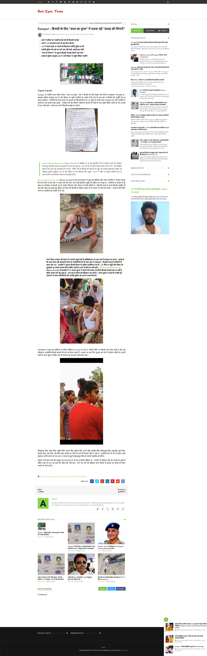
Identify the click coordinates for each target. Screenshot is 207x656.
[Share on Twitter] (97, 481)
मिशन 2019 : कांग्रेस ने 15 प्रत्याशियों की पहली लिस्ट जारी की (147, 80)
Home (40, 2)
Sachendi (70, 23)
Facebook (121, 589)
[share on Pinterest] (112, 481)
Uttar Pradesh (79, 23)
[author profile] (40, 36)
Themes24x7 (124, 650)
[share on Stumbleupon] (118, 481)
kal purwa (46, 23)
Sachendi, (78, 34)
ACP (99, 550)
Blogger (102, 589)
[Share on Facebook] (92, 481)
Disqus (111, 589)
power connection (61, 23)
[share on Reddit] (123, 481)
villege (86, 23)
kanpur (53, 23)
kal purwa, (57, 34)
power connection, (70, 34)
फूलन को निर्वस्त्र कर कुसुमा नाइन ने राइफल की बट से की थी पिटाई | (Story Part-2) (154, 153)
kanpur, (63, 34)
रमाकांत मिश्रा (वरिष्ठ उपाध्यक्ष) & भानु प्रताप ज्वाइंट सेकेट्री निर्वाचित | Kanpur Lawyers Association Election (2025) (191, 626)
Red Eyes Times (50, 11)
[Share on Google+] (102, 481)
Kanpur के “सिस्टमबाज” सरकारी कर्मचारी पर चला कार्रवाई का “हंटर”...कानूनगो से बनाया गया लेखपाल (153, 103)
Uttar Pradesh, (86, 34)
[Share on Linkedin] (107, 481)
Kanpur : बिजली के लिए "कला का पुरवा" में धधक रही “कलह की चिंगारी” (81, 29)
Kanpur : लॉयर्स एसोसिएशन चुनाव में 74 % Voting (189, 646)
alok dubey (71, 550)
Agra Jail (70, 581)
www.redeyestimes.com (53, 163)
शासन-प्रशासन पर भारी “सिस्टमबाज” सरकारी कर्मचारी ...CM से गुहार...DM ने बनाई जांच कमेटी (154, 141)
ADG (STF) (101, 581)
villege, (92, 34)
